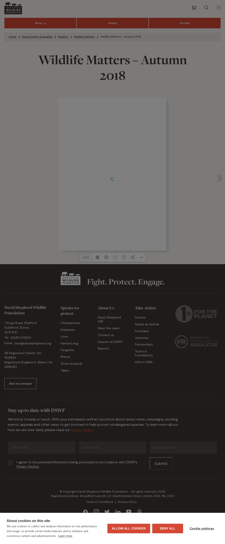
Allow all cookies (129, 528)
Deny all (168, 528)
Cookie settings (202, 528)
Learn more (65, 536)
